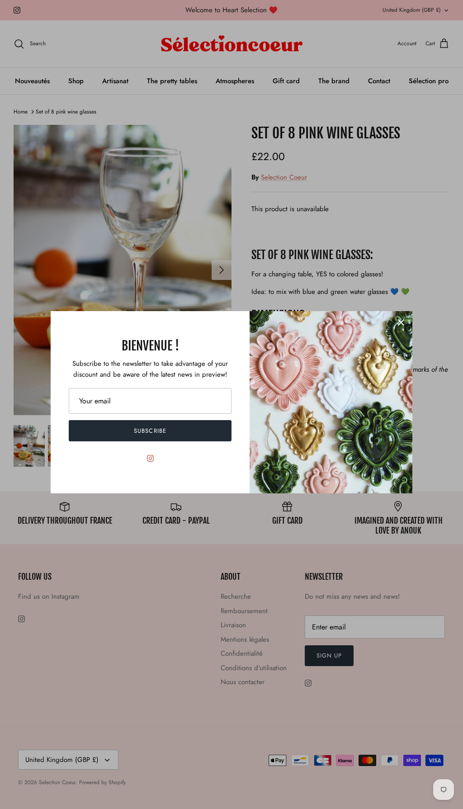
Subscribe (150, 430)
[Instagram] (150, 458)
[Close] (401, 322)
